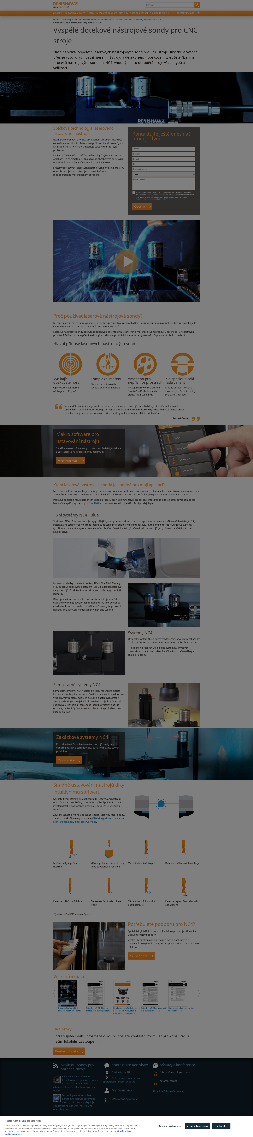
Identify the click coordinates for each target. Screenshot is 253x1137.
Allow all (221, 1126)
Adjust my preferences (170, 1126)
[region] (126, 1126)
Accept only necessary (197, 1126)
